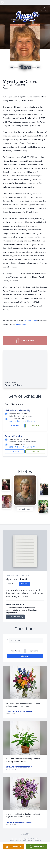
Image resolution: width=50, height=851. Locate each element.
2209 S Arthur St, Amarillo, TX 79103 (23, 421)
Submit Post (25, 656)
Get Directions (14, 426)
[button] (25, 682)
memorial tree (31, 320)
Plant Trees (35, 426)
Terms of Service (31, 841)
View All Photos (25, 509)
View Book (11, 584)
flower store (21, 324)
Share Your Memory (15, 617)
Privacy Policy (18, 841)
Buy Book (24, 584)
